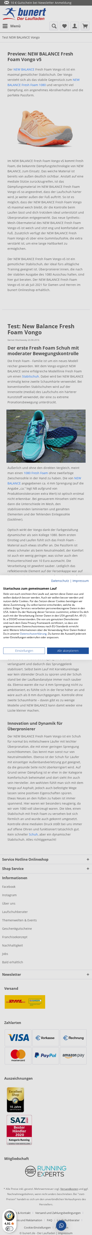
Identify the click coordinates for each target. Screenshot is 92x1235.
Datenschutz (60, 581)
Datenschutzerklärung (33, 633)
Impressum (81, 581)
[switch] (9, 1228)
